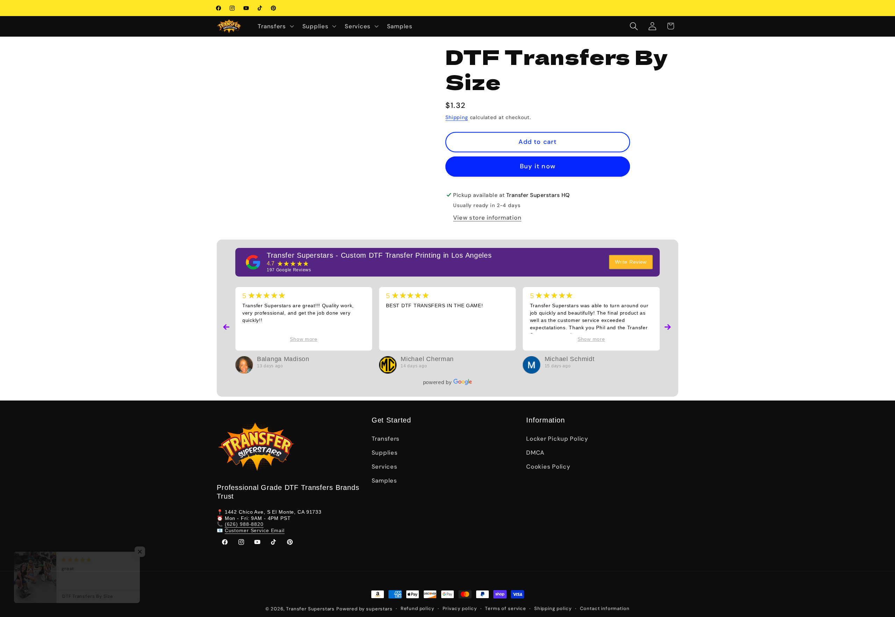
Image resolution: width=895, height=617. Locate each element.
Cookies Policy (548, 466)
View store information (487, 217)
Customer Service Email (255, 530)
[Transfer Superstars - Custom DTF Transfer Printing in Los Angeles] (253, 262)
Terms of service (505, 608)
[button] (275, 26)
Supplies (385, 452)
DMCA (535, 452)
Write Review (631, 262)
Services (385, 466)
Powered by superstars (364, 609)
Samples (384, 480)
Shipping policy (553, 608)
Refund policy (418, 608)
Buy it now (538, 166)
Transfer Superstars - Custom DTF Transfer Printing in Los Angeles (379, 255)
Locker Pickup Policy (557, 438)
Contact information (605, 608)
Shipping (456, 117)
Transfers (386, 438)
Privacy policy (460, 608)
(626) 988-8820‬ (244, 524)
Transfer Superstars (310, 609)
